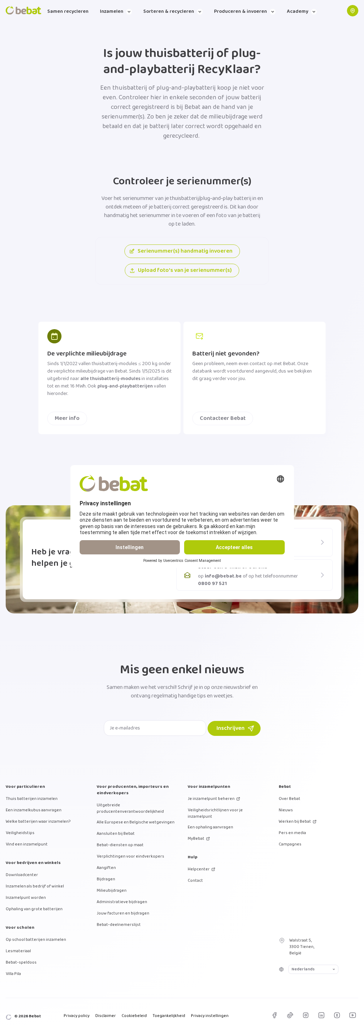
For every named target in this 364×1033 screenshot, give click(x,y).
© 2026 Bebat (27, 1016)
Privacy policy (77, 1016)
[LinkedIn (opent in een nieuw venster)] (321, 1015)
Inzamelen (111, 11)
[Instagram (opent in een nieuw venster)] (305, 1015)
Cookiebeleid (134, 1016)
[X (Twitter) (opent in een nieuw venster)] (337, 1015)
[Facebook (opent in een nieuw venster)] (274, 1015)
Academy (297, 11)
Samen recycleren (68, 11)
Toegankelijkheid (168, 1016)
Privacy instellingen (210, 1016)
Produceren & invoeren (240, 11)
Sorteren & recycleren (168, 11)
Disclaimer (105, 1016)
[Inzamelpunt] (352, 10)
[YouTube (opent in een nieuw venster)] (352, 1015)
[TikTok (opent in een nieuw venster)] (290, 1015)
